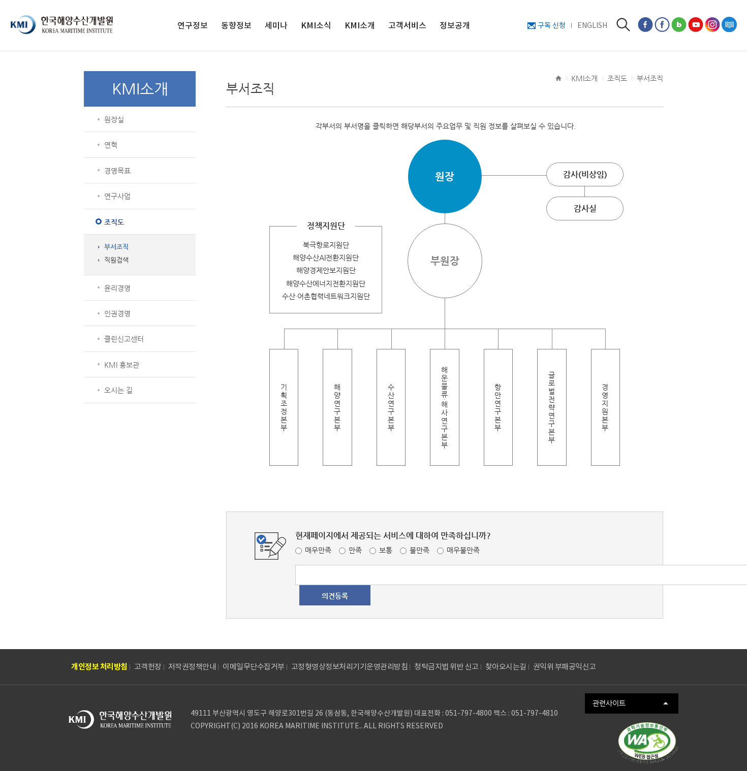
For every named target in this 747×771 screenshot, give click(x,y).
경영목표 (117, 171)
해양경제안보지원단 (326, 270)
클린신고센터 (124, 339)
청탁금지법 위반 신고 (446, 666)
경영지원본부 (605, 407)
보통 (385, 550)
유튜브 (695, 24)
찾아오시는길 (505, 666)
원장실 (114, 119)
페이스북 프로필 (662, 24)
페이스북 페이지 (645, 24)
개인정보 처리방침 (99, 666)
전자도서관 (729, 24)
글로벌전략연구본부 (551, 407)
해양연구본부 (337, 407)
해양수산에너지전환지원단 (325, 283)
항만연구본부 (498, 407)
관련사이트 (609, 703)
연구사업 (117, 196)
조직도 (114, 222)
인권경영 (117, 313)
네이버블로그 (679, 24)
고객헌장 (148, 666)
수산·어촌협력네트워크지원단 (326, 296)
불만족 (419, 550)
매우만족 (318, 550)
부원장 (444, 261)
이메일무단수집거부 (254, 666)
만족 (355, 550)
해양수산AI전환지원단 (326, 257)
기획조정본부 (284, 407)
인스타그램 (712, 24)
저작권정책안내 (192, 666)
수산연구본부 (391, 407)
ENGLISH (592, 25)
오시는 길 (118, 390)
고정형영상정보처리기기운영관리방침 (349, 666)
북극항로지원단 (326, 245)
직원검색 (116, 260)
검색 (623, 24)
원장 (444, 176)
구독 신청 (552, 25)
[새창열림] (647, 743)
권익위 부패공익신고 (564, 666)
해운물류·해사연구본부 (444, 407)
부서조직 (116, 246)
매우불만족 (463, 550)
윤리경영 (117, 288)
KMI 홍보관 (121, 365)
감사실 (585, 208)
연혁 (110, 145)
